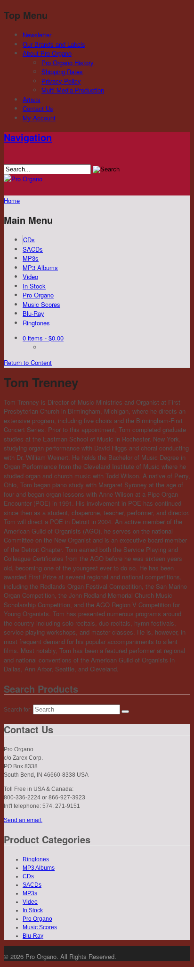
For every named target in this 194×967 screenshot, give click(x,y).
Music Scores (41, 304)
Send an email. (23, 820)
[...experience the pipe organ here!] (23, 178)
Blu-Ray (33, 313)
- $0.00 (43, 337)
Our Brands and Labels (54, 44)
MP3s (31, 258)
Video (30, 276)
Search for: (18, 709)
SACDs (33, 249)
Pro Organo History (67, 62)
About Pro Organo (47, 53)
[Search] (125, 711)
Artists (31, 99)
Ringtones (36, 322)
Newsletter (37, 34)
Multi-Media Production (72, 89)
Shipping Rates (62, 71)
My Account (39, 117)
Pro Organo (38, 294)
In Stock (34, 285)
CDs (29, 239)
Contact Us (38, 108)
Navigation (28, 137)
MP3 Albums (40, 267)
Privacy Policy (61, 80)
